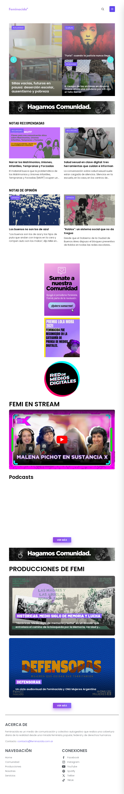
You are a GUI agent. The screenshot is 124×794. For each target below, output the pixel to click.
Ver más (62, 540)
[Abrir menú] (112, 9)
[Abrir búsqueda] (103, 9)
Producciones (13, 766)
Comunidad (12, 762)
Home (8, 757)
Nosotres (10, 771)
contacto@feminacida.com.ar (35, 741)
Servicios (10, 775)
